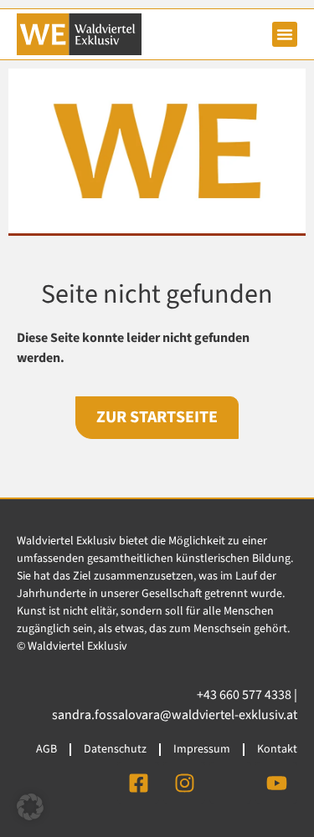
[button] (284, 34)
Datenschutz (115, 749)
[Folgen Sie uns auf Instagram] (184, 783)
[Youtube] (276, 783)
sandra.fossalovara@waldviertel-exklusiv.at (174, 715)
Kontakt (277, 749)
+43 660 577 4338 (244, 695)
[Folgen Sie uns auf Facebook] (138, 783)
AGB (46, 749)
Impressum (201, 749)
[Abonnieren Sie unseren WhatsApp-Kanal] (230, 783)
